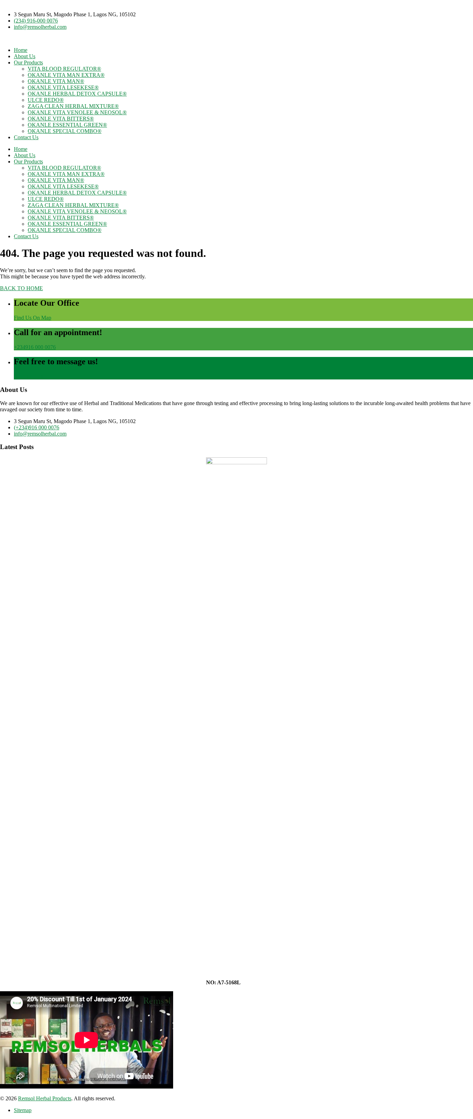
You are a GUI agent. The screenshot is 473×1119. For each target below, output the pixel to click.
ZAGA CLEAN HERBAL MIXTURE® (73, 106)
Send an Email (30, 376)
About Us (24, 56)
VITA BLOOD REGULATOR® (64, 69)
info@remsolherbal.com (40, 27)
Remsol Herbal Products (44, 1098)
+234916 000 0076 (35, 347)
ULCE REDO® (46, 100)
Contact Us (26, 137)
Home (20, 50)
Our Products (28, 62)
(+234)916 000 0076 (36, 427)
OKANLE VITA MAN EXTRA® (66, 75)
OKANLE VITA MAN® (56, 81)
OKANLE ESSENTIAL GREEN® (67, 125)
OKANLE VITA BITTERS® (61, 119)
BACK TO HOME (21, 288)
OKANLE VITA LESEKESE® (63, 87)
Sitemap (23, 1110)
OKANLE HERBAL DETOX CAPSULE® (77, 94)
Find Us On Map (32, 318)
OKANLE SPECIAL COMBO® (64, 131)
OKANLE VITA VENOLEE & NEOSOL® (77, 112)
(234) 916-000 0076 (36, 21)
